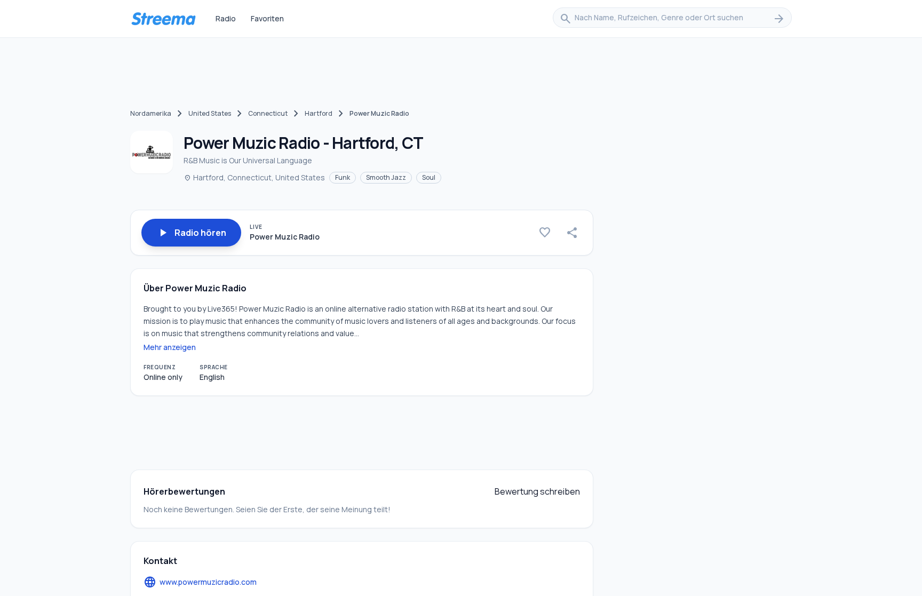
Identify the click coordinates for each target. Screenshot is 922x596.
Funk (342, 177)
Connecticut (268, 113)
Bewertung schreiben (537, 491)
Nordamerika (150, 113)
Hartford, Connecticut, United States (254, 177)
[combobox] (672, 18)
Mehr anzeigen (170, 347)
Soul (428, 177)
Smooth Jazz (386, 177)
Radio (226, 18)
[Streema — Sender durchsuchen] (163, 18)
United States (209, 113)
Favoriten (267, 18)
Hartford (318, 113)
